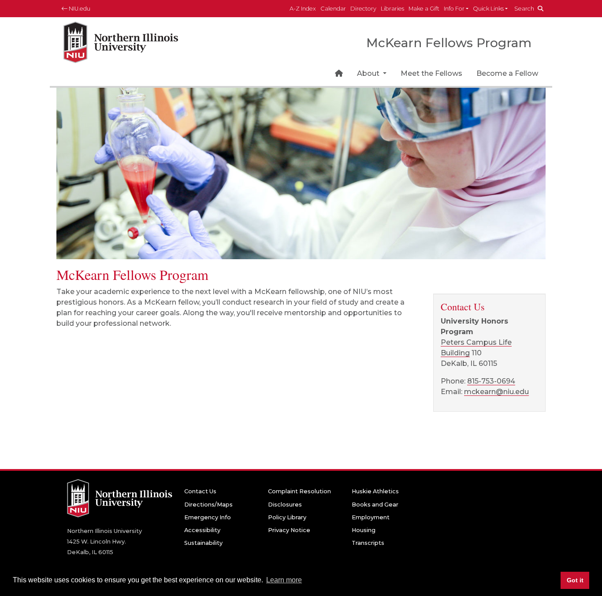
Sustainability (203, 543)
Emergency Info (207, 517)
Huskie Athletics (375, 491)
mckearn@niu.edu (496, 391)
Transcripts (368, 543)
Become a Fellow (507, 73)
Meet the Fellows (431, 73)
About (369, 73)
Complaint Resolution (299, 491)
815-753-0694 (491, 381)
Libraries (392, 8)
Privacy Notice (289, 530)
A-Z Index (303, 8)
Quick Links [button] (488, 8)
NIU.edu (78, 8)
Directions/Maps (208, 504)
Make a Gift (424, 8)
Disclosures (285, 504)
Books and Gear (375, 504)
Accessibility (202, 530)
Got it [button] (575, 580)
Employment (371, 517)
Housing (363, 530)
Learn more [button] (284, 580)
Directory (363, 8)
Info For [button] (454, 8)
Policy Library (287, 517)
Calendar (333, 8)
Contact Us (200, 491)
